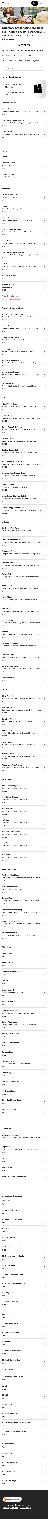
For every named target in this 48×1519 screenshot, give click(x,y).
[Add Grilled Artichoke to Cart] (44, 220)
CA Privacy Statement (10, 1508)
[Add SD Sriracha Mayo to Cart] (44, 1482)
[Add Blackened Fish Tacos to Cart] (44, 531)
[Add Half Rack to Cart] (44, 266)
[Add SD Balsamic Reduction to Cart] (44, 1212)
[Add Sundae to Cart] (44, 1160)
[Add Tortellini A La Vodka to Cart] (44, 669)
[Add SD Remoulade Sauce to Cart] (44, 1334)
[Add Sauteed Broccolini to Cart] (44, 935)
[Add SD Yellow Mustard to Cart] (44, 1415)
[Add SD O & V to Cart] (44, 1230)
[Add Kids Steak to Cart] (44, 857)
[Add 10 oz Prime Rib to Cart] (44, 698)
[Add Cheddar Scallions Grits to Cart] (44, 973)
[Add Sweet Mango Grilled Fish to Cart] (44, 924)
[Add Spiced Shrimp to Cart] (44, 177)
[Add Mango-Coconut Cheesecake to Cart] (44, 1178)
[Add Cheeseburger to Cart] (44, 111)
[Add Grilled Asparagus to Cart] (44, 1025)
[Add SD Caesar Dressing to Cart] (44, 1303)
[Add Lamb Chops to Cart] (44, 600)
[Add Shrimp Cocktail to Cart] (44, 165)
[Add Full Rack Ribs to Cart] (44, 134)
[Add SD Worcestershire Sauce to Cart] (44, 1378)
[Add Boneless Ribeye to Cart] (44, 721)
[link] (18, 60)
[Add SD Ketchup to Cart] (44, 1406)
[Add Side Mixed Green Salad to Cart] (44, 1101)
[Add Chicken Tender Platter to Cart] (44, 542)
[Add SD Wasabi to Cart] (44, 1343)
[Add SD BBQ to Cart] (44, 1396)
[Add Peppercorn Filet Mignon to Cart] (44, 767)
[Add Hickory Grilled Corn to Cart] (44, 1035)
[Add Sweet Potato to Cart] (44, 964)
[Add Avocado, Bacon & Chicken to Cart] (44, 317)
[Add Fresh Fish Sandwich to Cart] (44, 363)
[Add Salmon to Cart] (44, 634)
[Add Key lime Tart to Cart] (44, 1169)
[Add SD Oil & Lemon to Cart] (44, 1239)
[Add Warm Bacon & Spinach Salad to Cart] (44, 499)
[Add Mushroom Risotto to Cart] (44, 1092)
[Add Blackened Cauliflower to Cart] (44, 878)
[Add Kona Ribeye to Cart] (44, 744)
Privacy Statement (22, 1505)
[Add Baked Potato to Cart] (44, 955)
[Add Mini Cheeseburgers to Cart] (44, 788)
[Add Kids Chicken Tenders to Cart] (44, 834)
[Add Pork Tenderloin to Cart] (44, 623)
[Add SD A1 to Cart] (44, 1387)
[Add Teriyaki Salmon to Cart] (44, 901)
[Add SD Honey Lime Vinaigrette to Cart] (44, 1285)
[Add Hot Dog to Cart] (44, 823)
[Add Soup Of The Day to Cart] (44, 277)
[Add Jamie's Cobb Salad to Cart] (44, 453)
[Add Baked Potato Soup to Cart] (44, 197)
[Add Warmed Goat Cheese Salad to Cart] (44, 476)
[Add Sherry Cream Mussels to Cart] (44, 232)
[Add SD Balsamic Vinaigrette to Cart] (44, 1221)
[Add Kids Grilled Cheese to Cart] (44, 800)
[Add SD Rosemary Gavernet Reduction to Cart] (44, 1424)
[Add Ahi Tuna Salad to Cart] (44, 487)
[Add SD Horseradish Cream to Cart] (44, 1352)
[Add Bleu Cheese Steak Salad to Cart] (44, 464)
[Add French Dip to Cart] (44, 351)
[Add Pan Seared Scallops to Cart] (44, 646)
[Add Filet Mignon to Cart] (44, 733)
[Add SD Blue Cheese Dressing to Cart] (44, 1276)
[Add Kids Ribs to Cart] (44, 846)
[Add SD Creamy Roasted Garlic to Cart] (44, 1257)
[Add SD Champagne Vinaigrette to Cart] (44, 1248)
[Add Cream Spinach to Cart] (44, 992)
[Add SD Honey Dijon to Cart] (44, 1266)
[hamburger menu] (3, 3)
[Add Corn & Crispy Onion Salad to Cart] (44, 510)
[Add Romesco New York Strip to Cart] (44, 912)
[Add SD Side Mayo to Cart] (44, 1455)
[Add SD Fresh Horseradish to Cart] (44, 1361)
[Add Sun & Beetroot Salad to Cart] (44, 889)
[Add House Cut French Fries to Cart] (44, 1044)
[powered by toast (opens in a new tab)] (12, 1499)
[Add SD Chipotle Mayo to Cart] (44, 1464)
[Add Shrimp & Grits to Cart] (44, 657)
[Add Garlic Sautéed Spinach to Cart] (44, 1013)
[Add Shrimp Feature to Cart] (44, 679)
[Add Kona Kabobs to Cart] (44, 588)
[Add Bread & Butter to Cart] (44, 287)
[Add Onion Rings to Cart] (44, 1074)
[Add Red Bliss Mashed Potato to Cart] (44, 1083)
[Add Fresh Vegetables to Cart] (44, 1003)
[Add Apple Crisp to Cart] (44, 1149)
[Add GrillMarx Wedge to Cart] (44, 441)
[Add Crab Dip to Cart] (44, 209)
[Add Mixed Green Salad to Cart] (44, 406)
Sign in (42, 3)
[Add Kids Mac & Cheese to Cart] (44, 811)
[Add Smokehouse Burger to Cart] (44, 374)
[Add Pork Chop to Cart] (44, 611)
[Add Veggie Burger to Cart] (44, 386)
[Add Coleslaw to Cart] (44, 982)
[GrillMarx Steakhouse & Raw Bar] (8, 3)
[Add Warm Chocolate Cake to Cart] (44, 1138)
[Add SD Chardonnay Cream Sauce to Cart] (44, 1433)
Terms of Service (9, 1505)
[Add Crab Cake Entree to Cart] (44, 554)
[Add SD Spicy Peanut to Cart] (44, 1294)
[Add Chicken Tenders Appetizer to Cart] (44, 123)
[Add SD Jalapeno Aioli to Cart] (44, 1473)
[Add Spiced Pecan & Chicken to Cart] (44, 429)
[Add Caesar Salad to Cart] (44, 418)
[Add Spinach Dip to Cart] (44, 243)
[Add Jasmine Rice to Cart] (44, 1053)
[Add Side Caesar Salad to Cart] (44, 1111)
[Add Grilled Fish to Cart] (44, 577)
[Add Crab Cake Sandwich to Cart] (44, 340)
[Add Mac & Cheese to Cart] (44, 1064)
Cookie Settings (25, 1508)
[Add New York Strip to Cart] (44, 756)
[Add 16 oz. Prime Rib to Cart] (44, 710)
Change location (8, 39)
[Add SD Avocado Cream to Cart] (44, 1325)
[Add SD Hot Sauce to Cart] (44, 1370)
